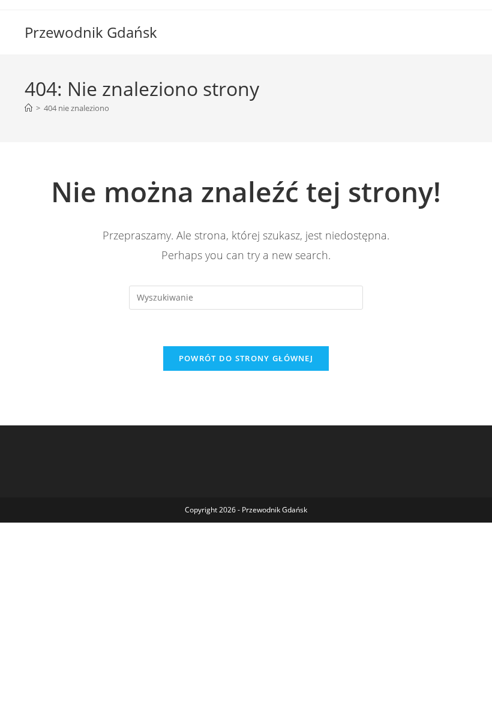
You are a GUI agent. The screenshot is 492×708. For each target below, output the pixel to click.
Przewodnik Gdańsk (91, 32)
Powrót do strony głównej (246, 358)
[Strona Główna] (28, 108)
